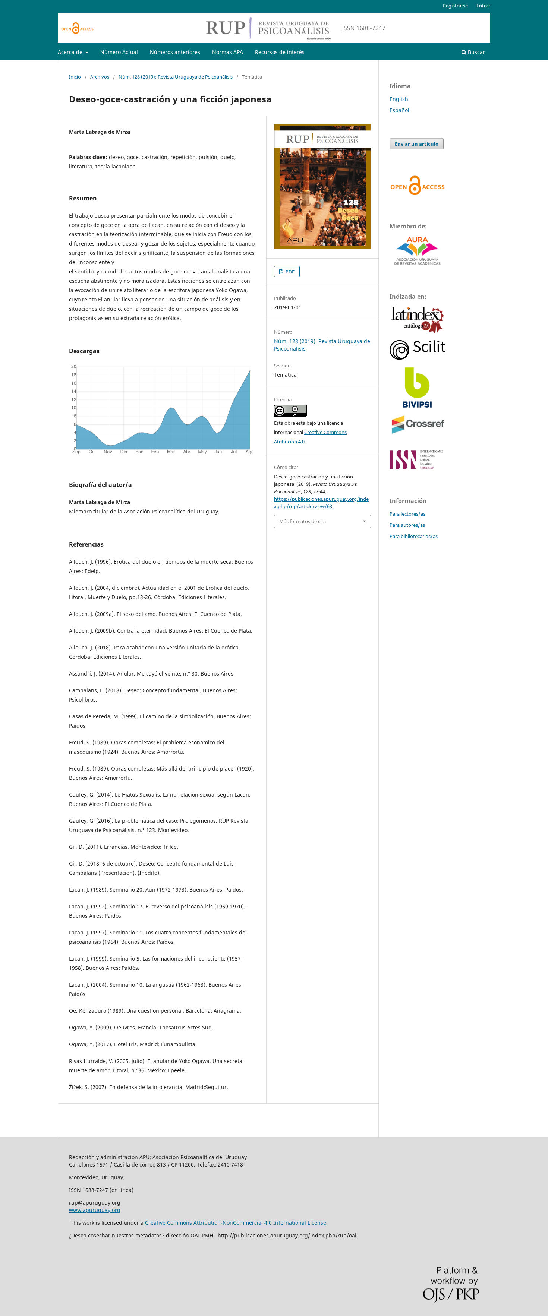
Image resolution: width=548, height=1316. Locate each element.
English (399, 98)
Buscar (475, 52)
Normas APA (227, 52)
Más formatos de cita (302, 521)
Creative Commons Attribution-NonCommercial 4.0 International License (235, 1222)
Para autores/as (407, 525)
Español (399, 110)
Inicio (75, 76)
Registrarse (455, 5)
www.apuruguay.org (94, 1210)
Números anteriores (175, 52)
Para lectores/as (407, 513)
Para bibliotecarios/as (414, 536)
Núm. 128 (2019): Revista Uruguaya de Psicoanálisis (176, 76)
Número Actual (119, 52)
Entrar (483, 5)
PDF (289, 271)
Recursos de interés (280, 52)
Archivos (99, 76)
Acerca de (71, 52)
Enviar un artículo (416, 143)
